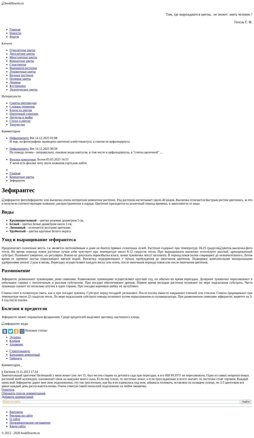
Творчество (17, 124)
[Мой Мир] (22, 331)
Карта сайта (18, 426)
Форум (14, 36)
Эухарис (15, 337)
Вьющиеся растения (23, 68)
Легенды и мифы (21, 117)
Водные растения (21, 75)
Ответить (8, 389)
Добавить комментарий (17, 396)
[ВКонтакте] (4, 331)
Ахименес (16, 344)
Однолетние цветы (22, 50)
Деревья (15, 82)
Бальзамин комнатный (25, 354)
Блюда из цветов (21, 110)
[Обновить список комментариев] (21, 365)
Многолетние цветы (23, 57)
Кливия (15, 340)
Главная (15, 29)
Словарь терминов (22, 106)
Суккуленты (18, 64)
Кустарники (18, 86)
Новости (15, 33)
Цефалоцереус (19, 138)
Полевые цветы (20, 78)
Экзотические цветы (24, 89)
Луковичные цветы (23, 71)
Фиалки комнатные (23, 159)
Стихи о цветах (20, 121)
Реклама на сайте (21, 415)
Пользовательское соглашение (30, 422)
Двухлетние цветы (22, 53)
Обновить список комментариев (23, 393)
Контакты (16, 412)
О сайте (15, 419)
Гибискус (16, 358)
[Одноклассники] (16, 331)
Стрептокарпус (20, 351)
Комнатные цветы (22, 61)
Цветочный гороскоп (24, 113)
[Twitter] (10, 331)
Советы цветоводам (23, 103)
